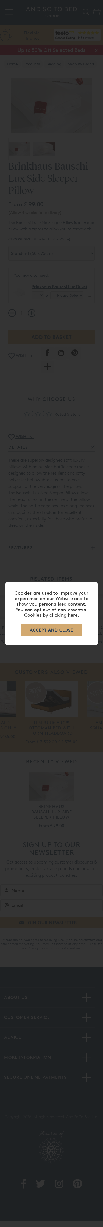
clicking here (63, 615)
